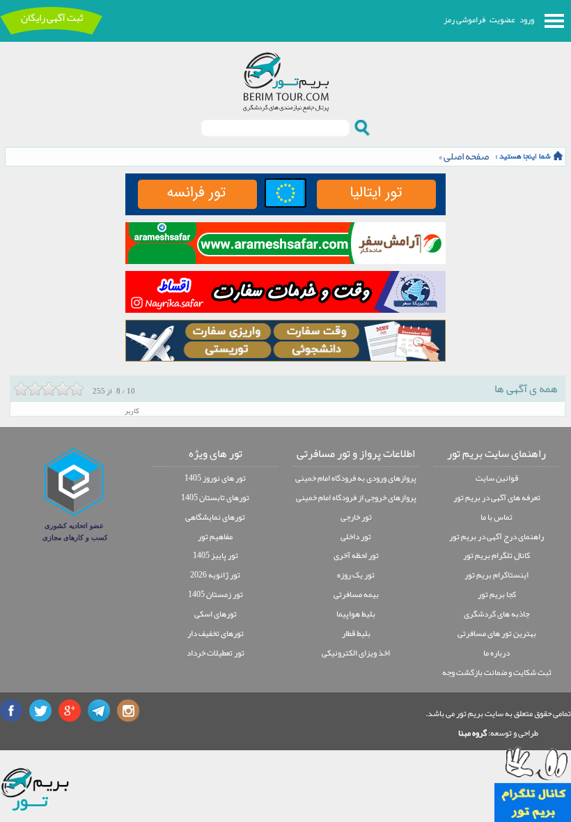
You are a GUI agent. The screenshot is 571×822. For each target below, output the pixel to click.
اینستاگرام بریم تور (496, 574)
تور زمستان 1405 (215, 594)
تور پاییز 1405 (215, 555)
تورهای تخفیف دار (215, 633)
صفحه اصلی (466, 156)
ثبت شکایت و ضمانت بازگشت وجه (497, 672)
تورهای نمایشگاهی (215, 517)
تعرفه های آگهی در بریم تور (496, 497)
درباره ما (496, 652)
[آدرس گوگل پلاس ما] (69, 710)
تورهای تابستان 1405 (215, 497)
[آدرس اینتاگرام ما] (128, 710)
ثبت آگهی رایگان (52, 18)
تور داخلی (356, 536)
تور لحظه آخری (356, 555)
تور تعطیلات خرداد (215, 652)
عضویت (502, 19)
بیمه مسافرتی (356, 594)
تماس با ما (496, 517)
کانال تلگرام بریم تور (496, 555)
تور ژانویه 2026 (215, 574)
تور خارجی (356, 517)
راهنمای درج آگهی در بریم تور (496, 536)
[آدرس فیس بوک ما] (11, 710)
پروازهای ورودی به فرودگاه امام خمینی (355, 478)
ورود (526, 19)
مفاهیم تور (215, 536)
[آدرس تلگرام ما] (99, 710)
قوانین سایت (497, 478)
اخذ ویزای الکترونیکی (356, 652)
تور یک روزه (356, 574)
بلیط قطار (356, 633)
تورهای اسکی (215, 613)
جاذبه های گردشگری (496, 613)
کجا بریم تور (497, 594)
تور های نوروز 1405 (215, 478)
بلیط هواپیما (355, 613)
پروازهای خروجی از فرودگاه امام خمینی (356, 497)
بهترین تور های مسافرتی (496, 633)
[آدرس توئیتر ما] (40, 710)
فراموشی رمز (464, 19)
